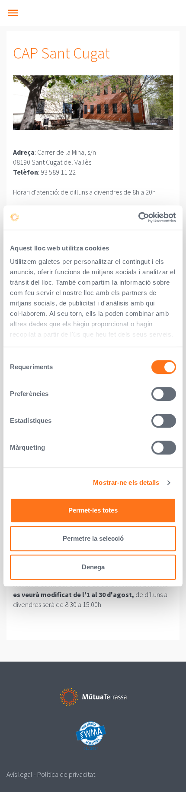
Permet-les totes (93, 510)
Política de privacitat (66, 774)
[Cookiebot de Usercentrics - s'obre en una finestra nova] (138, 217)
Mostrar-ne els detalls (126, 482)
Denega (93, 567)
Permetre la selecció (93, 538)
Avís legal (19, 774)
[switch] (163, 394)
